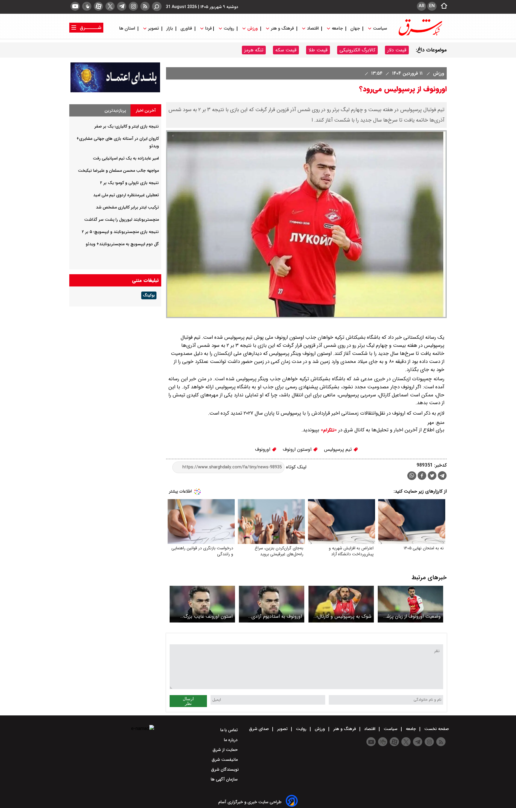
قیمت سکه (286, 50)
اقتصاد (313, 28)
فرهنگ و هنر (282, 28)
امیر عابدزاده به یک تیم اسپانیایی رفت (126, 158)
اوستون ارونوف (298, 449)
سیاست (380, 28)
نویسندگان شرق (225, 769)
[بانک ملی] (115, 91)
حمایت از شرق (226, 749)
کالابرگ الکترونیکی (357, 50)
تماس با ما (229, 730)
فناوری (186, 28)
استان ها (127, 28)
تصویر (153, 28)
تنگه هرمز (253, 50)
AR (421, 6)
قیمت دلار (396, 50)
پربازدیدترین (115, 110)
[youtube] (75, 6)
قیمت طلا (318, 50)
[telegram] (121, 6)
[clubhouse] (86, 6)
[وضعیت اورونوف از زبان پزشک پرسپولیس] (410, 604)
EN (432, 6)
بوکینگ (149, 295)
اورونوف (263, 449)
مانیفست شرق (225, 759)
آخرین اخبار (146, 110)
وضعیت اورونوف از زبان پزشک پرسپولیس (411, 616)
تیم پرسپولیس (338, 449)
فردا (208, 28)
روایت (228, 28)
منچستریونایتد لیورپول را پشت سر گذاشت (121, 219)
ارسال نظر (188, 701)
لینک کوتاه (295, 467)
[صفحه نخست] (442, 6)
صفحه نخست (436, 729)
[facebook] (421, 476)
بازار (169, 28)
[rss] (145, 6)
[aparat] (98, 6)
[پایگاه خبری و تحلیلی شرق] (420, 35)
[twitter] (110, 6)
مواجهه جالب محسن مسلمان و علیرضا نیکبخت (118, 170)
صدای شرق (259, 729)
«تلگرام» (328, 430)
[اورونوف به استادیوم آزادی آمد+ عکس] (271, 604)
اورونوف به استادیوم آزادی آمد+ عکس (276, 616)
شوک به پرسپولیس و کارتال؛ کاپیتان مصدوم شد (344, 616)
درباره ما (231, 740)
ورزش (252, 28)
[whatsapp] (411, 475)
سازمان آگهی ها (225, 779)
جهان (355, 28)
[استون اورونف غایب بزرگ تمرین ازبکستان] (202, 604)
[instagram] (133, 6)
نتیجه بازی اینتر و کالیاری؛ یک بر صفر (126, 126)
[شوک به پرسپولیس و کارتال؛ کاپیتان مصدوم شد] (341, 604)
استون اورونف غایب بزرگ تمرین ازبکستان (208, 616)
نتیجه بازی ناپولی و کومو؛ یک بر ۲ (129, 183)
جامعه (337, 28)
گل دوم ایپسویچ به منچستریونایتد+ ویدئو (122, 244)
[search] (157, 6)
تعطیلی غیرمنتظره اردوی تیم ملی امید (126, 195)
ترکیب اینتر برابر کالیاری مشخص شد (127, 207)
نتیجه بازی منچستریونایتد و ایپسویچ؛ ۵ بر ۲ (120, 232)
